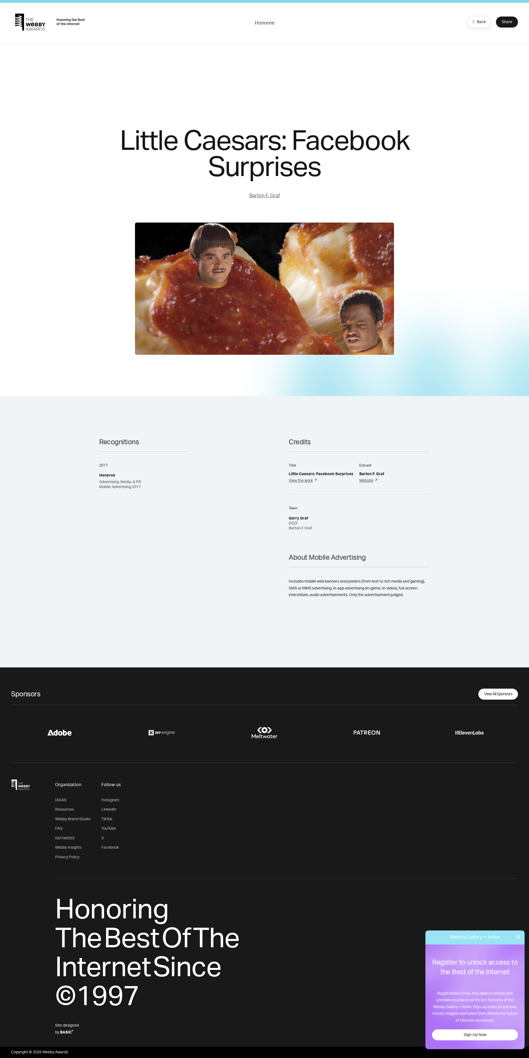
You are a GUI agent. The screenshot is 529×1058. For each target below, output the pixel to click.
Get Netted (64, 838)
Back (481, 22)
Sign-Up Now (475, 1035)
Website (366, 481)
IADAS (60, 800)
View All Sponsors (498, 694)
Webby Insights (68, 847)
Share (507, 22)
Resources (64, 809)
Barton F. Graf (264, 195)
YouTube (108, 828)
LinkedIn (108, 809)
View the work (301, 481)
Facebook (110, 847)
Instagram (110, 800)
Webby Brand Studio (72, 819)
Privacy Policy (67, 857)
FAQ (59, 828)
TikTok (106, 819)
